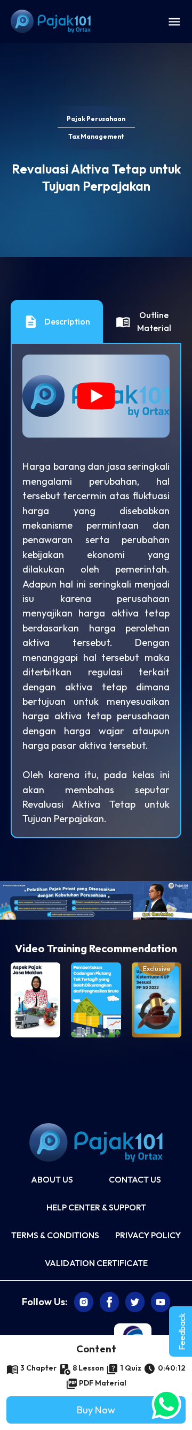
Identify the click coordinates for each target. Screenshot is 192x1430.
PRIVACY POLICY (148, 1235)
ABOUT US (52, 1179)
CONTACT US (135, 1179)
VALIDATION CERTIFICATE (96, 1263)
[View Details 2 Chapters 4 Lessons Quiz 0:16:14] (35, 999)
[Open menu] (174, 21)
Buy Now (96, 1410)
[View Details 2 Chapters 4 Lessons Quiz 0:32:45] (96, 999)
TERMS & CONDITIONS (55, 1235)
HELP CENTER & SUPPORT (96, 1207)
